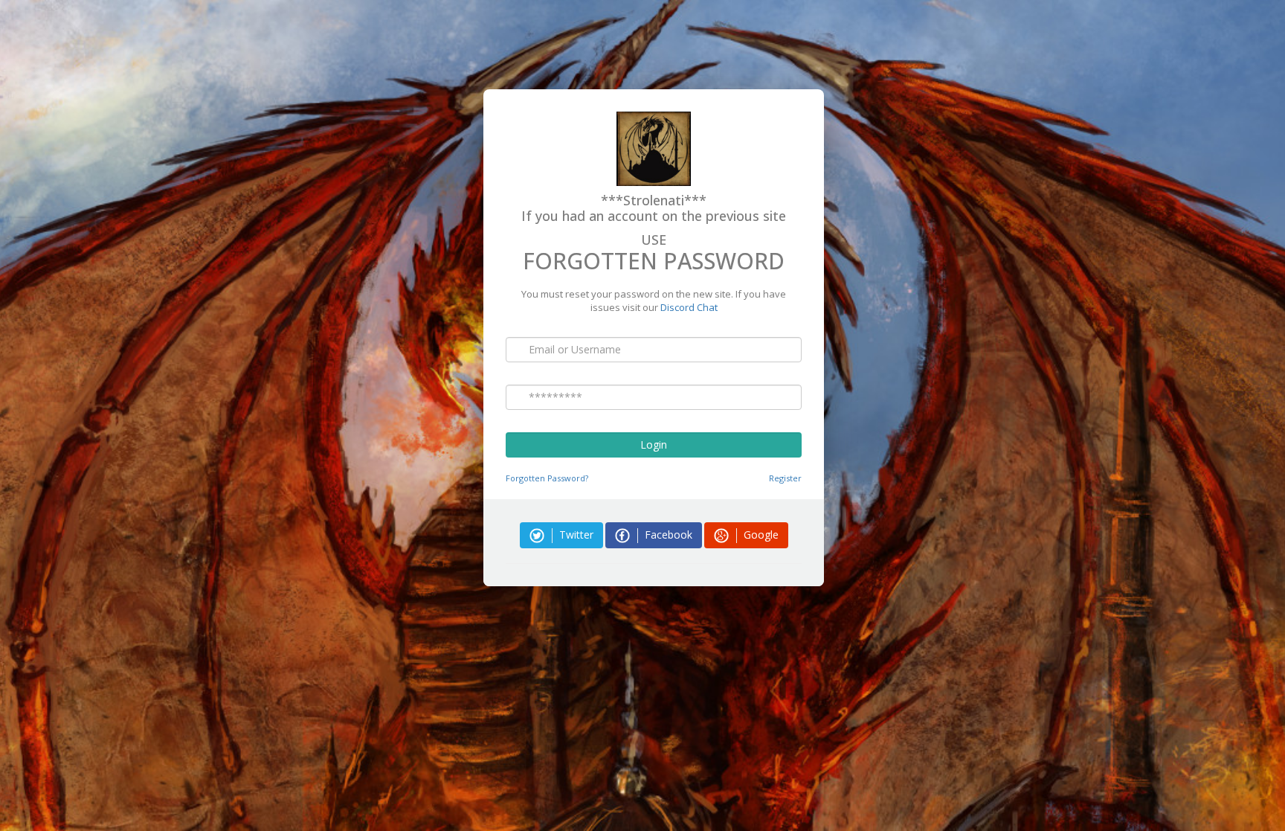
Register (785, 478)
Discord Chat (689, 307)
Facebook (667, 534)
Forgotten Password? (547, 478)
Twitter (574, 534)
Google (760, 534)
